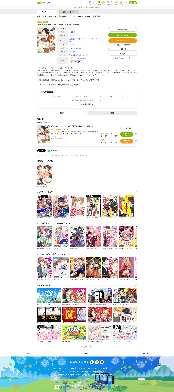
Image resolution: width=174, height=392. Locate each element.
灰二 (70, 28)
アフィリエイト (75, 371)
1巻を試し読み (122, 29)
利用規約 (85, 371)
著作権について (75, 375)
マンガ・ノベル (47, 12)
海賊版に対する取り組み (99, 375)
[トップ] (41, 3)
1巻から (39, 122)
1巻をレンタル (122, 35)
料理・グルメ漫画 (75, 41)
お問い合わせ (81, 368)
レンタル (72, 45)
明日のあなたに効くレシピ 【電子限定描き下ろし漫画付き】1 (73, 126)
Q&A (72, 368)
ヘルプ (67, 368)
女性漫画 (72, 39)
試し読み (128, 128)
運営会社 (112, 375)
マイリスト (123, 54)
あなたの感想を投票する (86, 104)
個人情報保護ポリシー (97, 371)
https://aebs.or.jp (65, 388)
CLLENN (72, 32)
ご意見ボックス (105, 368)
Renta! (39, 155)
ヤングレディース (91, 39)
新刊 (29, 353)
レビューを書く (77, 62)
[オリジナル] (62, 16)
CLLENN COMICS (75, 48)
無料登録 (133, 3)
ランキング (87, 353)
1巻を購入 (122, 41)
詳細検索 (145, 353)
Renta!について (57, 368)
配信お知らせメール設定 (122, 58)
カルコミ (72, 51)
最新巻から (47, 122)
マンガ (71, 35)
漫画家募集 (85, 375)
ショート (69, 12)
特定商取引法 (63, 375)
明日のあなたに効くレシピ (78, 55)
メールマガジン (117, 368)
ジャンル (96, 16)
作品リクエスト (92, 368)
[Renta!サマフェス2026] (48, 3)
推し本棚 (123, 49)
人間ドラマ (80, 39)
